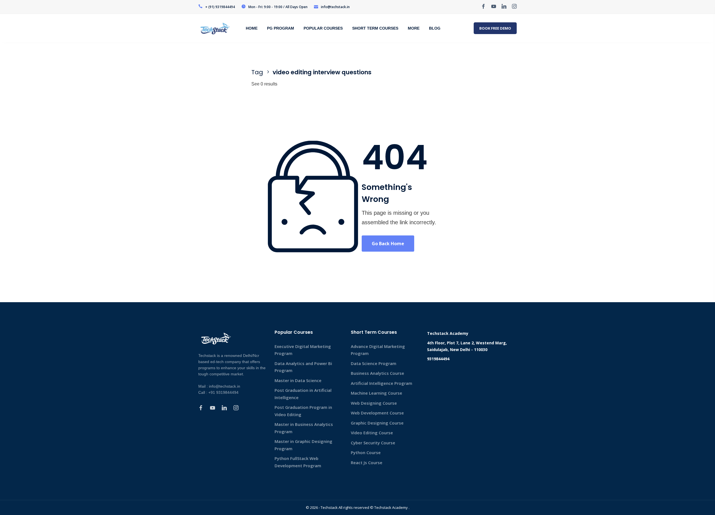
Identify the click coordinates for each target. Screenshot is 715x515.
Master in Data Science (298, 380)
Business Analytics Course (377, 373)
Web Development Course (377, 413)
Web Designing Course (374, 403)
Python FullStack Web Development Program (298, 462)
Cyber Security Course (373, 442)
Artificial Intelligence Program (381, 383)
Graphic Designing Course (377, 423)
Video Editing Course (372, 432)
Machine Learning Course (376, 393)
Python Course (366, 452)
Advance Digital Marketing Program (378, 350)
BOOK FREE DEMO (495, 28)
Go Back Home (388, 243)
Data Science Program (373, 363)
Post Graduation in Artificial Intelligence (303, 393)
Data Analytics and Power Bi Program (303, 367)
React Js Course (366, 462)
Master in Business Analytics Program (304, 427)
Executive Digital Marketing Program (303, 350)
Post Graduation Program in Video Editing (303, 410)
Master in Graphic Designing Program (303, 444)
